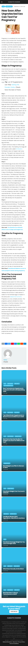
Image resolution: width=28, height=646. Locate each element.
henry (5, 360)
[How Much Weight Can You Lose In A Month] (14, 472)
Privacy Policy (21, 642)
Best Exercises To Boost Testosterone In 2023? (10, 593)
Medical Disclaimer (7, 642)
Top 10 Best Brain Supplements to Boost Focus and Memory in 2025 (13, 416)
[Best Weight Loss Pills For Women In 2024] (14, 447)
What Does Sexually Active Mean (13, 569)
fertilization (19, 149)
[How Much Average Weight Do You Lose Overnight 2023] (14, 523)
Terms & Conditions (14, 643)
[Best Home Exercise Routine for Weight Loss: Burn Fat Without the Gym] (14, 421)
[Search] (26, 2)
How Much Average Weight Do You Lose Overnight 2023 (14, 542)
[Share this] (6, 344)
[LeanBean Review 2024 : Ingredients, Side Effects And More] (14, 497)
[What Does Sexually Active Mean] (14, 548)
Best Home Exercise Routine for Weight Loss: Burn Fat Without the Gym (13, 440)
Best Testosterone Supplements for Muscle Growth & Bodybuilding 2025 (14, 389)
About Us (15, 642)
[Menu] (1, 2)
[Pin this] (12, 344)
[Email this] (3, 344)
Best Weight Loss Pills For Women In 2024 (13, 466)
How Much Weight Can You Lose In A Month (14, 492)
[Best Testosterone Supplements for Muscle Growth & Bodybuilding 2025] (14, 370)
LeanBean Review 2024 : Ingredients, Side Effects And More (14, 517)
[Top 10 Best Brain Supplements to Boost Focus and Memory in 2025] (14, 396)
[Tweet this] (9, 344)
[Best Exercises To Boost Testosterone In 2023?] (14, 573)
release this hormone (15, 296)
